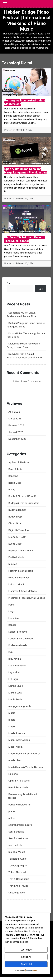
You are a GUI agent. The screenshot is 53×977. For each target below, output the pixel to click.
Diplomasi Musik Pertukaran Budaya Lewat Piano (23, 345)
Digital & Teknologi (18, 530)
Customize (26, 949)
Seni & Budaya (16, 831)
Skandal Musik (16, 851)
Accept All (26, 964)
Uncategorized (16, 892)
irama (11, 604)
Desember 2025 (17, 438)
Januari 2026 (15, 432)
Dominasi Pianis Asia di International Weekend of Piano (24, 355)
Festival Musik (16, 557)
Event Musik (15, 543)
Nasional (13, 773)
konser (12, 624)
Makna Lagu (15, 692)
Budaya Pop (15, 516)
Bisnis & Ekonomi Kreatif (22, 496)
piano (11, 811)
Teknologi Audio (17, 858)
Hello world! (31, 385)
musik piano (15, 760)
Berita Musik (15, 482)
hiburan (12, 563)
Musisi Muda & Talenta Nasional (26, 767)
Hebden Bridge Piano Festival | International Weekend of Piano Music (26, 20)
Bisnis (11, 489)
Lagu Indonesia (17, 665)
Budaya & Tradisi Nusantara (23, 503)
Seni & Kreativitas (18, 838)
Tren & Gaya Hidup (18, 878)
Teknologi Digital (17, 865)
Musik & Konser (17, 733)
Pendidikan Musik (18, 787)
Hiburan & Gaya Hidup (20, 570)
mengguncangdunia (19, 706)
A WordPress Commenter (27, 381)
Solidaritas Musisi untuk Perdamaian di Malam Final (21, 314)
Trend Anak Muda (18, 885)
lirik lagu (13, 679)
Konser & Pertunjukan (20, 638)
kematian (13, 618)
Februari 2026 (16, 425)
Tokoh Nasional (17, 872)
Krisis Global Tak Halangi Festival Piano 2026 (26, 335)
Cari (9, 283)
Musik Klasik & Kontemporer (24, 753)
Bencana (13, 475)
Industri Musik (16, 584)
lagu (10, 651)
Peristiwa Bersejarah (19, 804)
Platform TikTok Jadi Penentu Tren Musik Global (24, 239)
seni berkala (15, 845)
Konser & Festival (18, 631)
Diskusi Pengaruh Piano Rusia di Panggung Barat (26, 325)
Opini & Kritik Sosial (19, 780)
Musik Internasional (19, 739)
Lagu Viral (14, 672)
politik (11, 818)
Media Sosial (15, 699)
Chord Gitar (15, 523)
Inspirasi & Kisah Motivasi (22, 591)
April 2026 (14, 411)
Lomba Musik (15, 685)
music (11, 712)
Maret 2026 (14, 418)
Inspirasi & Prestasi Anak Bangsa (26, 597)
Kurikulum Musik (17, 645)
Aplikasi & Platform (18, 462)
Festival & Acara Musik (20, 550)
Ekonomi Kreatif (17, 536)
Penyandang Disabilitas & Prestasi (22, 796)
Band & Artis (15, 469)
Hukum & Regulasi (18, 577)
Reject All (26, 956)
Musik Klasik (15, 746)
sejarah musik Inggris (20, 824)
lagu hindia (14, 658)
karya (11, 611)
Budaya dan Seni (17, 509)
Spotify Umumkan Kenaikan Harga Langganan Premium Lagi (25, 170)
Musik (11, 726)
